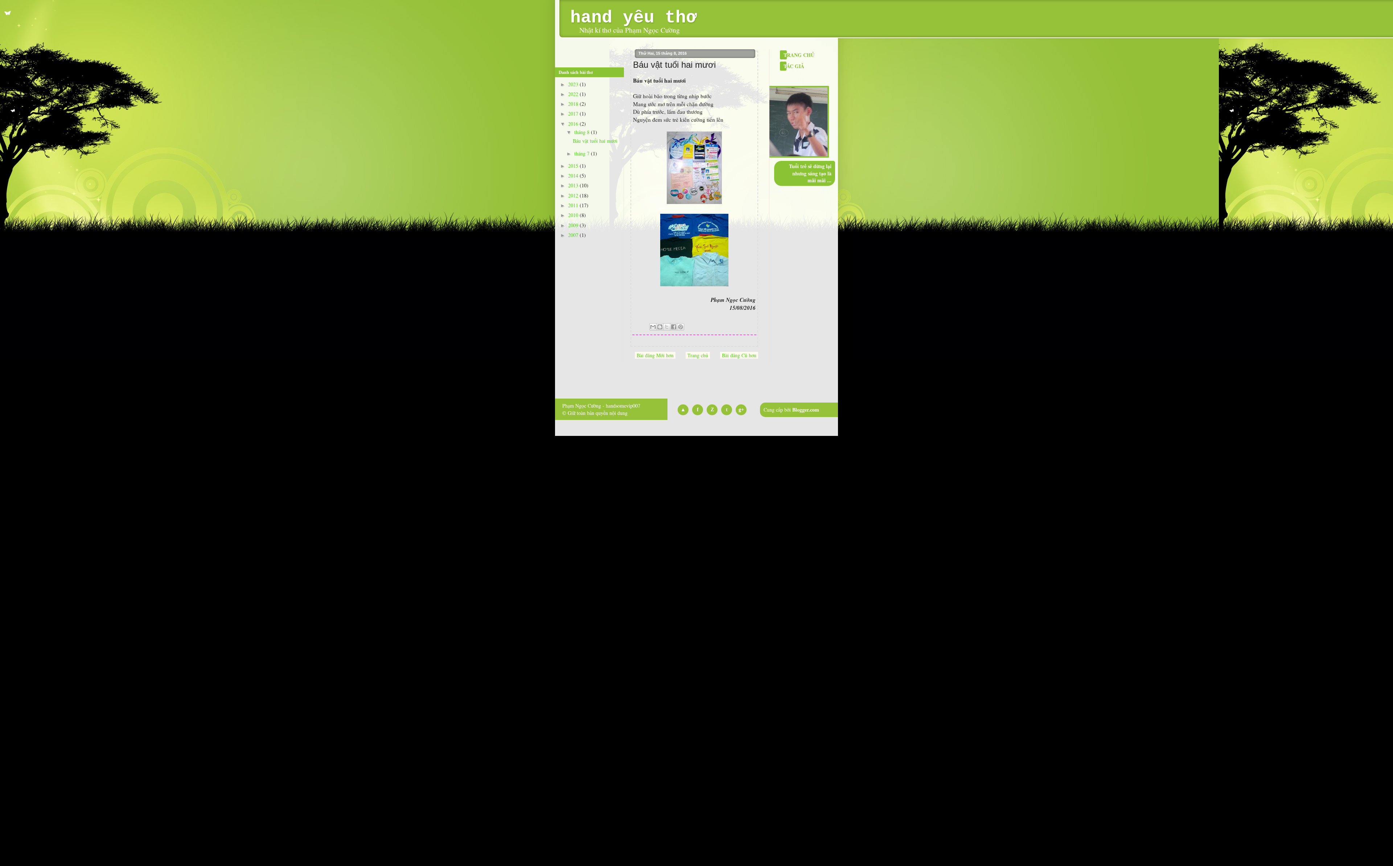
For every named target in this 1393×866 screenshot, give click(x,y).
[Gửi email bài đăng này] (653, 326)
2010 (574, 215)
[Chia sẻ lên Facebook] (673, 326)
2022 (574, 94)
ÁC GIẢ (794, 66)
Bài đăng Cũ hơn (739, 355)
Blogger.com (805, 409)
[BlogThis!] (659, 326)
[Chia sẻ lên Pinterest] (680, 326)
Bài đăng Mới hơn (655, 355)
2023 (574, 84)
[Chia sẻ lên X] (666, 326)
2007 (574, 235)
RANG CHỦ (799, 55)
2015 (574, 165)
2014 (574, 175)
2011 (574, 205)
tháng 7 (582, 153)
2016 (574, 123)
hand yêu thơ (633, 18)
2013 (574, 185)
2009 (574, 225)
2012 (574, 195)
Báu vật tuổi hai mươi (595, 140)
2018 (574, 103)
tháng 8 (582, 132)
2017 (574, 113)
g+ (741, 409)
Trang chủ (697, 355)
